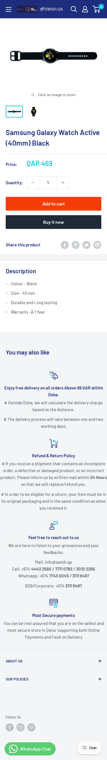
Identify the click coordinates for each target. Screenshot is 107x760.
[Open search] (74, 9)
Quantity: (14, 182)
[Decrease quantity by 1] (33, 183)
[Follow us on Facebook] (10, 727)
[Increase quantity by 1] (63, 183)
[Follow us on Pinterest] (31, 727)
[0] (96, 9)
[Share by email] (97, 244)
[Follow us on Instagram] (21, 727)
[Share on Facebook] (65, 244)
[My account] (85, 9)
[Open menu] (8, 9)
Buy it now (53, 222)
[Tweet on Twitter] (86, 244)
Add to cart (54, 203)
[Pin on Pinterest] (76, 244)
